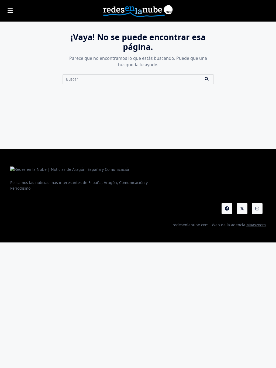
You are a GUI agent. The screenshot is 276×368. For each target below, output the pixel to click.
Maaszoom (256, 224)
